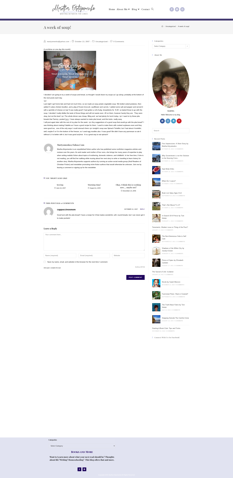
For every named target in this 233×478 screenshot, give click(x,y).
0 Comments (118, 41)
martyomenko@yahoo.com (58, 41)
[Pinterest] (177, 9)
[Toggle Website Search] (152, 9)
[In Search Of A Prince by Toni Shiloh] (156, 218)
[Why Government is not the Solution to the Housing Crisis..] (156, 158)
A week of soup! (183, 26)
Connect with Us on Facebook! (167, 337)
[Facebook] (162, 121)
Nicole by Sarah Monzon (171, 282)
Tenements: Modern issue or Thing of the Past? (170, 227)
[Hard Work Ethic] (156, 170)
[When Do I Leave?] (156, 182)
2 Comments (181, 241)
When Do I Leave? (169, 181)
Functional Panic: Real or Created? (175, 294)
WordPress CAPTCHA (140, 267)
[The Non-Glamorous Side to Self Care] (156, 239)
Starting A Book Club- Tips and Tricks (166, 328)
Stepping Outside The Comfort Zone (175, 318)
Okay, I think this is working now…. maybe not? (128, 186)
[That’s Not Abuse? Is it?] (156, 206)
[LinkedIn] (173, 121)
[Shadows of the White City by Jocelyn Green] (156, 251)
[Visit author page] (48, 148)
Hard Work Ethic (168, 169)
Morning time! (94, 184)
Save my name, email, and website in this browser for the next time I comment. (77, 262)
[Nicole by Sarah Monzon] (156, 283)
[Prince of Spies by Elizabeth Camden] (156, 263)
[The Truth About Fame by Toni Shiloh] (156, 307)
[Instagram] (182, 9)
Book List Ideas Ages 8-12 (172, 193)
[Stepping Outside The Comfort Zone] (156, 319)
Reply (142, 209)
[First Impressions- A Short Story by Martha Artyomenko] (156, 146)
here (67, 119)
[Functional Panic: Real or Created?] (156, 295)
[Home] (162, 26)
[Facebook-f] (172, 9)
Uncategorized (102, 41)
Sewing (60, 184)
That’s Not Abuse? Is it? (171, 205)
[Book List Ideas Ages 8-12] (156, 194)
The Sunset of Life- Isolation (163, 272)
